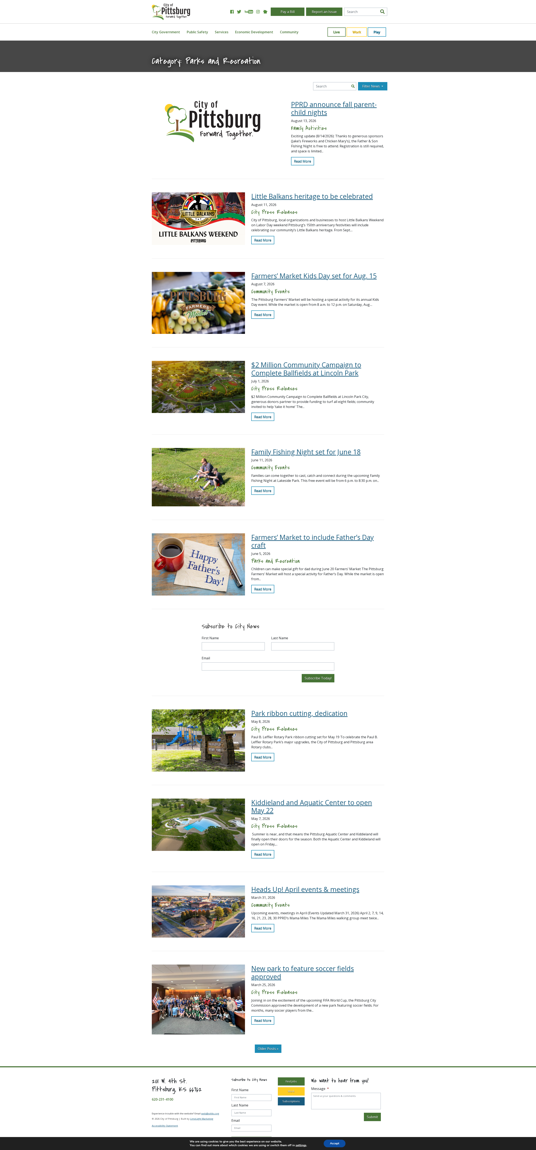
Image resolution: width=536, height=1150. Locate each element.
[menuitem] (168, 32)
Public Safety (197, 32)
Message (320, 1089)
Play (377, 32)
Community (289, 32)
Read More (302, 161)
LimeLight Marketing (201, 1118)
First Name (210, 638)
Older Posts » (268, 1048)
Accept (334, 1143)
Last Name (279, 638)
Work (356, 32)
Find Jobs (291, 1081)
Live (336, 32)
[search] (382, 11)
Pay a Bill (288, 11)
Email (206, 658)
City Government (166, 32)
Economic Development (254, 32)
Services (221, 32)
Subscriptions (291, 1101)
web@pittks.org (210, 1113)
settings (301, 1145)
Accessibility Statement (165, 1125)
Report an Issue (324, 11)
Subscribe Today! (318, 678)
